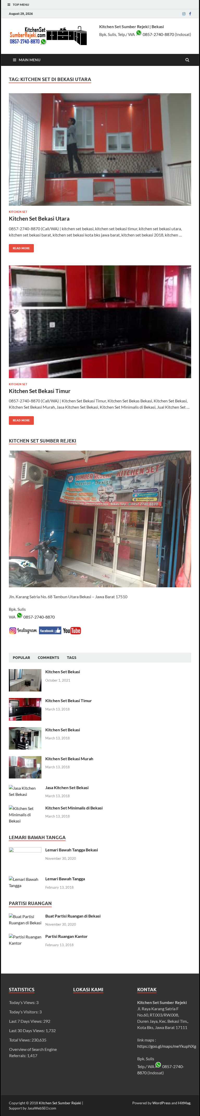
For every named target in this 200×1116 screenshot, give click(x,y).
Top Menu (21, 5)
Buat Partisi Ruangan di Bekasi (73, 915)
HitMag (184, 1103)
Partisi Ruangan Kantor (66, 936)
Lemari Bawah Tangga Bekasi (71, 849)
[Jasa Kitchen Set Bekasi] (25, 787)
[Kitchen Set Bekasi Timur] (100, 323)
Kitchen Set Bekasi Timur (40, 391)
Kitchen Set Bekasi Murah (69, 758)
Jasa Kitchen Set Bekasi (67, 787)
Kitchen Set (18, 212)
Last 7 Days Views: (26, 1021)
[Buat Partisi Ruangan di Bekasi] (25, 916)
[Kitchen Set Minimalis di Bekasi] (25, 808)
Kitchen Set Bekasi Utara (39, 218)
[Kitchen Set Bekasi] (25, 672)
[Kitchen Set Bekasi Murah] (25, 759)
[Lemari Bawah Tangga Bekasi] (25, 850)
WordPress (161, 1103)
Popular (21, 658)
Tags (71, 658)
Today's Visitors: (24, 1011)
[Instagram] (184, 13)
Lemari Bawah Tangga (65, 878)
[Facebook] (190, 13)
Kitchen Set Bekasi (62, 671)
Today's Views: (22, 1002)
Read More (19, 247)
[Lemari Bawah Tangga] (25, 879)
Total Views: (20, 1039)
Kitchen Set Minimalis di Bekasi (74, 807)
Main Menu (29, 60)
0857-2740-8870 (158, 34)
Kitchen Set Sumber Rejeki (60, 1103)
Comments (48, 658)
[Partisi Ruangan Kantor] (25, 936)
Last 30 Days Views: (27, 1030)
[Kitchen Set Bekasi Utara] (100, 151)
